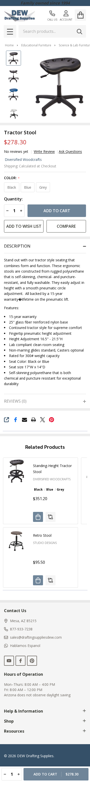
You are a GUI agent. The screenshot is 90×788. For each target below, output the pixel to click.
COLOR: (12, 178)
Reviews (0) (15, 401)
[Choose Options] (38, 517)
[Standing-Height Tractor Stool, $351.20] (16, 471)
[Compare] (51, 517)
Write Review (44, 151)
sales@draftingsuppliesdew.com (36, 637)
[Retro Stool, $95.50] (16, 540)
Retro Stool (42, 535)
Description (17, 246)
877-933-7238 (21, 629)
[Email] (24, 419)
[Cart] (80, 15)
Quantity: (13, 199)
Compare (66, 226)
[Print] (33, 419)
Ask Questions (70, 151)
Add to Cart (57, 210)
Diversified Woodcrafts (23, 159)
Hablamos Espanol (25, 645)
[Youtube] (9, 660)
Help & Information (23, 711)
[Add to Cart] (38, 580)
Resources (14, 731)
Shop (9, 721)
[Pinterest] (51, 419)
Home (9, 45)
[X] (42, 419)
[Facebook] (15, 419)
